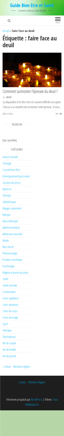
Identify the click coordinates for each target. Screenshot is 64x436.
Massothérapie (10, 221)
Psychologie (9, 266)
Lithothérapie (9, 202)
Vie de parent (9, 356)
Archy (8, 97)
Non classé (8, 247)
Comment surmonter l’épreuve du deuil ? (30, 91)
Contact (7, 366)
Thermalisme (9, 337)
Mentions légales (21, 366)
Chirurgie (7, 163)
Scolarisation (9, 292)
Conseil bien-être (11, 170)
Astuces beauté (10, 157)
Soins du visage (10, 317)
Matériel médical (11, 227)
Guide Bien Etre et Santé (32, 5)
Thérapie (7, 330)
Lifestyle (7, 195)
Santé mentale (10, 285)
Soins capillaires (11, 298)
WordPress (36, 399)
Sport (5, 324)
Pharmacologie (10, 253)
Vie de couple (9, 343)
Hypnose (7, 189)
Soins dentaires (10, 305)
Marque (7, 215)
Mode (6, 240)
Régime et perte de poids (15, 273)
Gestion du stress (12, 183)
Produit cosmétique (12, 260)
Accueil (6, 31)
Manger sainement (12, 208)
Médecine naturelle (12, 234)
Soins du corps (10, 311)
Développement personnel (16, 176)
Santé (5, 279)
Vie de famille (9, 349)
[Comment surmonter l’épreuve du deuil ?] (32, 69)
